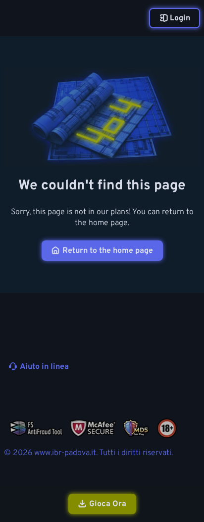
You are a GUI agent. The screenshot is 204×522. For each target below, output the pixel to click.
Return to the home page (107, 251)
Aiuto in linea (44, 367)
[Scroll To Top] (191, 461)
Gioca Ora (107, 504)
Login (180, 18)
